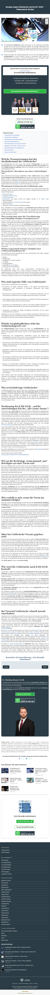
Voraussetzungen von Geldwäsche (12, 135)
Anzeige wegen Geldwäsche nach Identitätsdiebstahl (15, 454)
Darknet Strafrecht (5, 913)
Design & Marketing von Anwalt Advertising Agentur (25, 988)
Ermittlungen (43, 556)
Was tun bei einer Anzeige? (10, 152)
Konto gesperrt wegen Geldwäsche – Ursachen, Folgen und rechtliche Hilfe (41, 771)
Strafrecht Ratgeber (5, 852)
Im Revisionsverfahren (5, 869)
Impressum (15, 983)
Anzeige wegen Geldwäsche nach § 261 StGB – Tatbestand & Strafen (19, 965)
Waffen (43, 199)
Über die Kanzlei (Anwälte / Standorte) (9, 931)
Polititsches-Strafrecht (6, 899)
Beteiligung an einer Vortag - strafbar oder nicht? (15, 145)
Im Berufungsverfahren (6, 867)
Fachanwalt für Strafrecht (6, 874)
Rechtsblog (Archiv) (5, 850)
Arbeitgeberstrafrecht (5, 920)
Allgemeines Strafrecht (6, 880)
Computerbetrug (18, 202)
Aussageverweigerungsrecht (34, 633)
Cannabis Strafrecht (5, 892)
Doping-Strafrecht (5, 894)
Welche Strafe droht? (9, 150)
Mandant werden (4, 940)
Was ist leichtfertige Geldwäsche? (12, 141)
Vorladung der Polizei (36, 630)
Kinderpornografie (5, 887)
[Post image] (4, 770)
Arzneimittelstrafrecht (5, 896)
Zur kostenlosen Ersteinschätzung (24, 91)
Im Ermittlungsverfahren (6, 862)
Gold (13, 265)
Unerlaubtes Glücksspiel (6, 901)
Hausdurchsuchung (6, 632)
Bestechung (13, 195)
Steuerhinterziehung (8, 197)
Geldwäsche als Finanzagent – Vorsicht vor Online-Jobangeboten (41, 780)
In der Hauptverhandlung (6, 864)
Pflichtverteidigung (5, 871)
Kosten (2, 938)
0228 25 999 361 (26, 122)
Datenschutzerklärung (23, 983)
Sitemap (36, 983)
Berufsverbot (13, 594)
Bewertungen (4, 935)
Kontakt (2, 933)
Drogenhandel (6, 199)
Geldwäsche (5, 19)
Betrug (4, 194)
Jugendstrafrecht (4, 917)
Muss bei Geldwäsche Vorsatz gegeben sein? (14, 147)
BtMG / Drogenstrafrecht (6, 889)
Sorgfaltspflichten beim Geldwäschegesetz (14, 139)
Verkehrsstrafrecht (5, 908)
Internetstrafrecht (5, 910)
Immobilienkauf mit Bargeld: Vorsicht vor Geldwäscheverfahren (15, 770)
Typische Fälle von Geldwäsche (11, 137)
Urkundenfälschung (5, 903)
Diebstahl (10, 203)
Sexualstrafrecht (4, 885)
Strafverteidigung (6, 628)
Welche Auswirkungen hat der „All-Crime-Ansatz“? (15, 143)
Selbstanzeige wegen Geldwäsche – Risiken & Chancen (16, 780)
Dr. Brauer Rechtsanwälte (15, 643)
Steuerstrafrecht (4, 882)
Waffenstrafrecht (4, 915)
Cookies (31, 983)
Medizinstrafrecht (5, 922)
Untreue (11, 194)
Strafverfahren (34, 442)
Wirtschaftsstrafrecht (5, 924)
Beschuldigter (17, 633)
